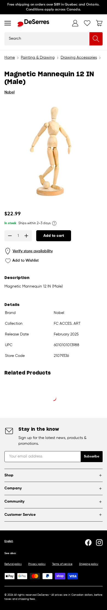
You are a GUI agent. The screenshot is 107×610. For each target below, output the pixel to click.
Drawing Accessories (79, 57)
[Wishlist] (87, 23)
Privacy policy (37, 564)
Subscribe (91, 456)
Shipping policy (88, 564)
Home (9, 57)
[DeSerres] (33, 23)
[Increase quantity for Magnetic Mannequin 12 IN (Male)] (26, 235)
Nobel (9, 92)
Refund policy (13, 564)
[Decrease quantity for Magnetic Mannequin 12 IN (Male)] (9, 235)
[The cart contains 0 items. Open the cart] (99, 23)
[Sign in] (75, 23)
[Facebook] (88, 542)
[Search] (96, 38)
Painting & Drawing (38, 57)
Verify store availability (33, 251)
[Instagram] (99, 542)
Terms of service (62, 564)
